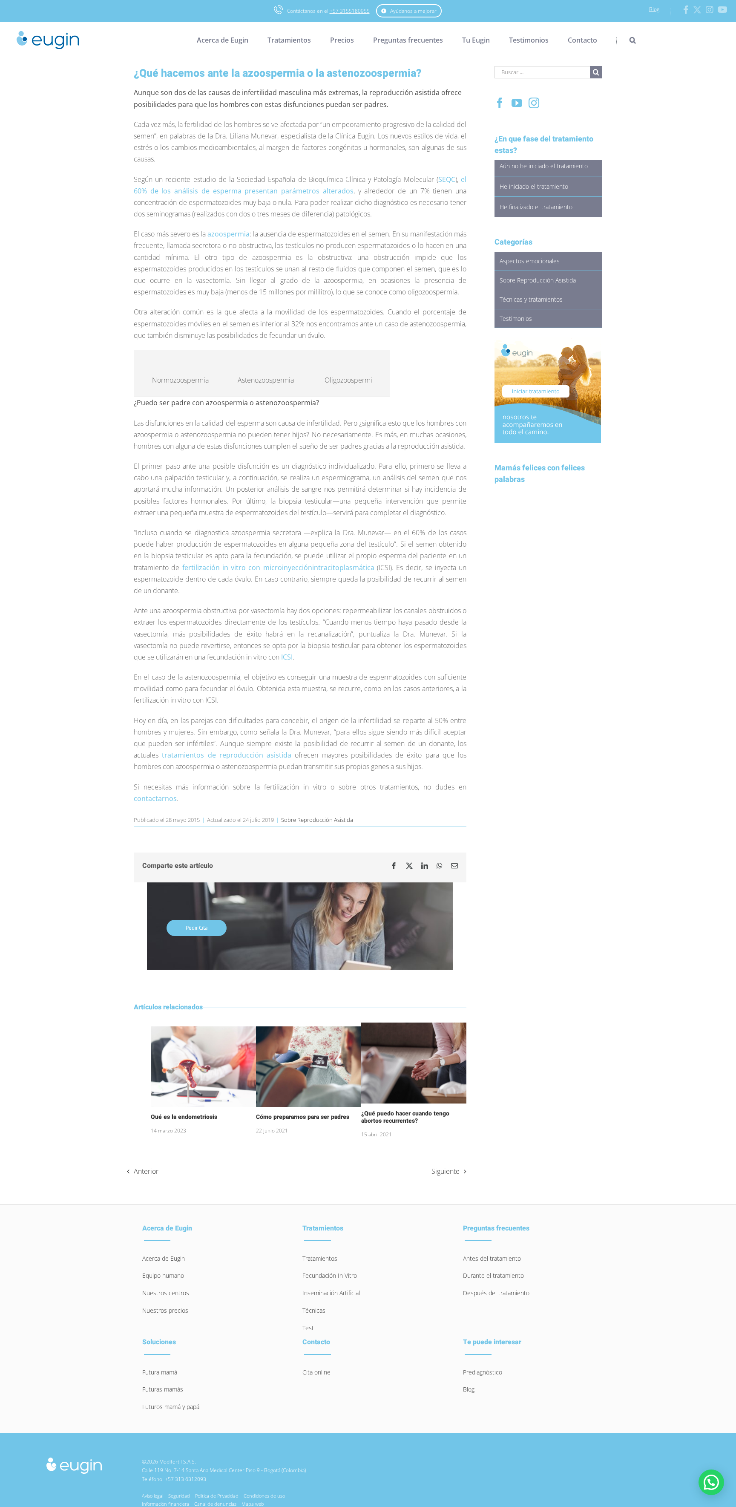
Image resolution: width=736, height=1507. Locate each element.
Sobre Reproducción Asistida (317, 820)
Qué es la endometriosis (184, 1116)
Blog (654, 9)
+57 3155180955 (350, 10)
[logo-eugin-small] (74, 1460)
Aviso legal (152, 1496)
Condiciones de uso (264, 1496)
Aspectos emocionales (530, 261)
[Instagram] (534, 103)
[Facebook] (499, 103)
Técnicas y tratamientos (531, 299)
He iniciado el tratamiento (534, 186)
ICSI (287, 657)
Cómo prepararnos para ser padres (302, 1116)
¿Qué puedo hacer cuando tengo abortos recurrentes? (405, 1117)
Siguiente (445, 1171)
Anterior (146, 1171)
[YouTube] (517, 103)
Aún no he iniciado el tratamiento (544, 166)
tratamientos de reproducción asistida (226, 755)
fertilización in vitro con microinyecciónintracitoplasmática (278, 567)
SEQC (446, 179)
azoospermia (228, 234)
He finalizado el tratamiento (536, 207)
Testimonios (516, 318)
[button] (626, 40)
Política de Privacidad (217, 1496)
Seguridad (179, 1496)
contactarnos (155, 798)
